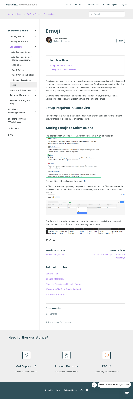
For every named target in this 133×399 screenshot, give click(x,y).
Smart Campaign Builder (22, 75)
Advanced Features (19, 95)
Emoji (13, 85)
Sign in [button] (124, 4)
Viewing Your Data (19, 41)
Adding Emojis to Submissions (63, 70)
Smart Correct (17, 70)
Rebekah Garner (60, 38)
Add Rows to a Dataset (56, 294)
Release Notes (70, 390)
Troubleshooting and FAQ (20, 102)
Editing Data (16, 65)
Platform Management (16, 111)
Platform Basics (34, 14)
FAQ (10, 134)
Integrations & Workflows (17, 120)
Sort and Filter (52, 274)
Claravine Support (15, 14)
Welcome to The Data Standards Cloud (63, 289)
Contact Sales (93, 4)
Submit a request (110, 4)
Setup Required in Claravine (62, 66)
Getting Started (17, 36)
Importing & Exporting (20, 90)
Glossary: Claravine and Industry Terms (63, 284)
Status (68, 4)
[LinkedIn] (54, 240)
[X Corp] (50, 240)
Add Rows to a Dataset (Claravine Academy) (21, 58)
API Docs (79, 4)
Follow (120, 41)
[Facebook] (47, 240)
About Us (49, 390)
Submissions (49, 14)
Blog (58, 390)
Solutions (14, 128)
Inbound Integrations (55, 254)
